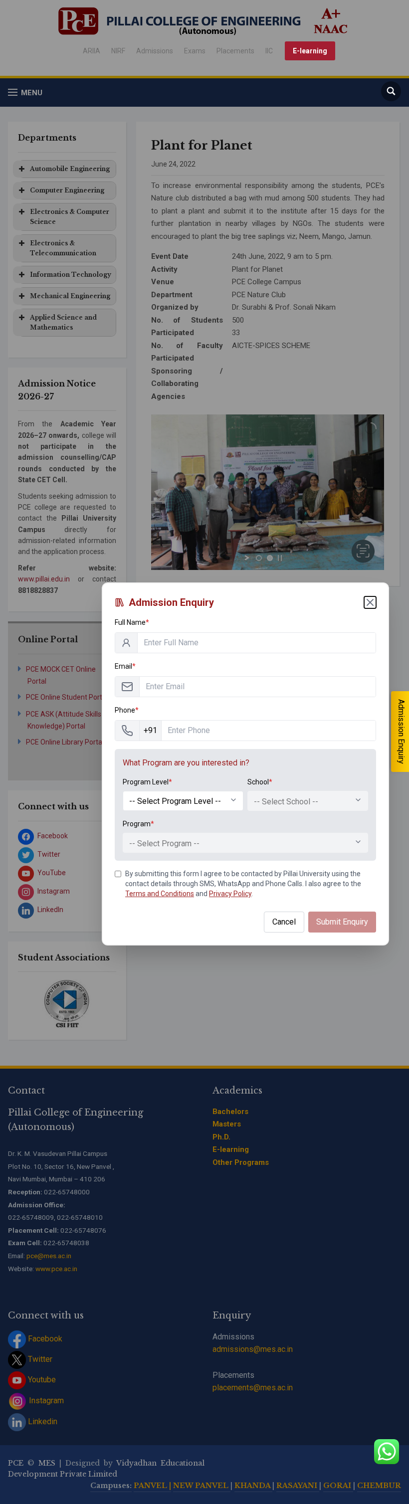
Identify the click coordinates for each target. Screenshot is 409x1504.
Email (125, 666)
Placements (235, 51)
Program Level (147, 782)
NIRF (118, 51)
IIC (269, 51)
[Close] (370, 602)
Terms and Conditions (159, 894)
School (259, 782)
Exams (194, 51)
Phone (127, 710)
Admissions (154, 51)
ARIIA (91, 51)
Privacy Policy (230, 894)
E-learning (310, 51)
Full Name (132, 622)
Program (138, 824)
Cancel (284, 922)
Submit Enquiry (342, 922)
